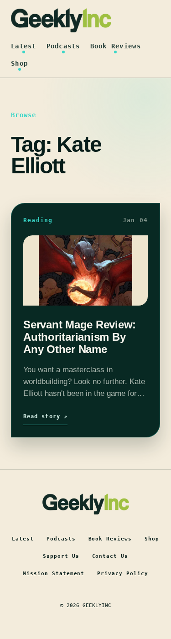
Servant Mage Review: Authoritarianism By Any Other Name (79, 337)
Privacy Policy (122, 574)
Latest (23, 46)
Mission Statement (54, 574)
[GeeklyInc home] (61, 20)
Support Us (61, 556)
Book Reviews (115, 46)
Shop (19, 63)
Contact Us (110, 556)
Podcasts (63, 46)
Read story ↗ (45, 416)
